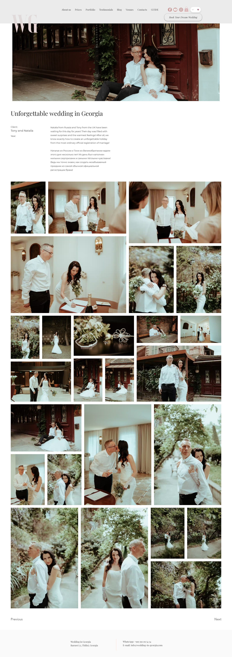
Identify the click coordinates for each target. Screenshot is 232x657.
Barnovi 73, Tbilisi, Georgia (84, 645)
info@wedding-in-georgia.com (146, 645)
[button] (186, 9)
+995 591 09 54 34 (143, 641)
